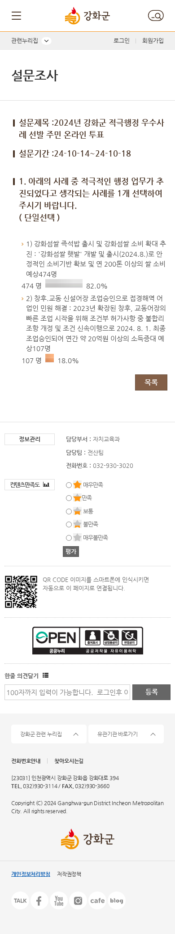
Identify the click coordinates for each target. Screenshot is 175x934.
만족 (87, 497)
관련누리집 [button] (24, 40)
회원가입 (153, 40)
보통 (88, 511)
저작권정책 (69, 874)
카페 (97, 900)
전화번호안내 (25, 761)
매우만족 (93, 484)
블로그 (117, 900)
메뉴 (17, 15)
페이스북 (39, 900)
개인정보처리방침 (30, 874)
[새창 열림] (44, 675)
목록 (151, 382)
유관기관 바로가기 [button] (117, 734)
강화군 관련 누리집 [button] (41, 734)
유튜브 (59, 900)
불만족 (90, 524)
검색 (156, 15)
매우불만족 (95, 537)
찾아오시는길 (68, 761)
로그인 (122, 40)
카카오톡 (20, 900)
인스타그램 (78, 900)
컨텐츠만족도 (25, 484)
